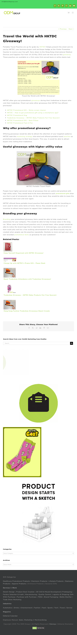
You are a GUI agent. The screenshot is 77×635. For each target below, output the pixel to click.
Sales (21, 620)
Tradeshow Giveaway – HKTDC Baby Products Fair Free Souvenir (33, 118)
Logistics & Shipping (61, 594)
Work (14, 588)
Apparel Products (19, 584)
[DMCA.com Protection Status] (38, 628)
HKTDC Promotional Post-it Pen (20, 123)
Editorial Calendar (10, 616)
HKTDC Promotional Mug (17, 115)
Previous (63, 29)
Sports (50, 608)
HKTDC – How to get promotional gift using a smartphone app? (33, 113)
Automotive (7, 608)
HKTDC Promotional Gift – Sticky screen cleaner (26, 110)
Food (44, 608)
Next (70, 29)
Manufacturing (31, 594)
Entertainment (26, 608)
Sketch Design (9, 592)
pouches (67, 136)
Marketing (28, 620)
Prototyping (67, 592)
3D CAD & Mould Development (48, 592)
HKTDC (42, 47)
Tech (56, 608)
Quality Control (45, 594)
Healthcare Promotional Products (16, 581)
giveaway (67, 55)
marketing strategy (24, 136)
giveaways (35, 100)
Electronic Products (39, 581)
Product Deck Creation (25, 592)
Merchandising (41, 620)
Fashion (37, 608)
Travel (62, 608)
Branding (6, 219)
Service (69, 608)
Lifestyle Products (56, 581)
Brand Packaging (51, 597)
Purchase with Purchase (26, 597)
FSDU (40, 597)
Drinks (16, 608)
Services (6, 588)
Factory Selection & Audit (13, 594)
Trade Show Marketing (12, 600)
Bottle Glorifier (65, 597)
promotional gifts (63, 194)
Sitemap (52, 624)
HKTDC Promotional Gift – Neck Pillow (22, 120)
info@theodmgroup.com (10, 1)
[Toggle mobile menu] (73, 13)
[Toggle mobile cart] (69, 13)
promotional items (21, 235)
